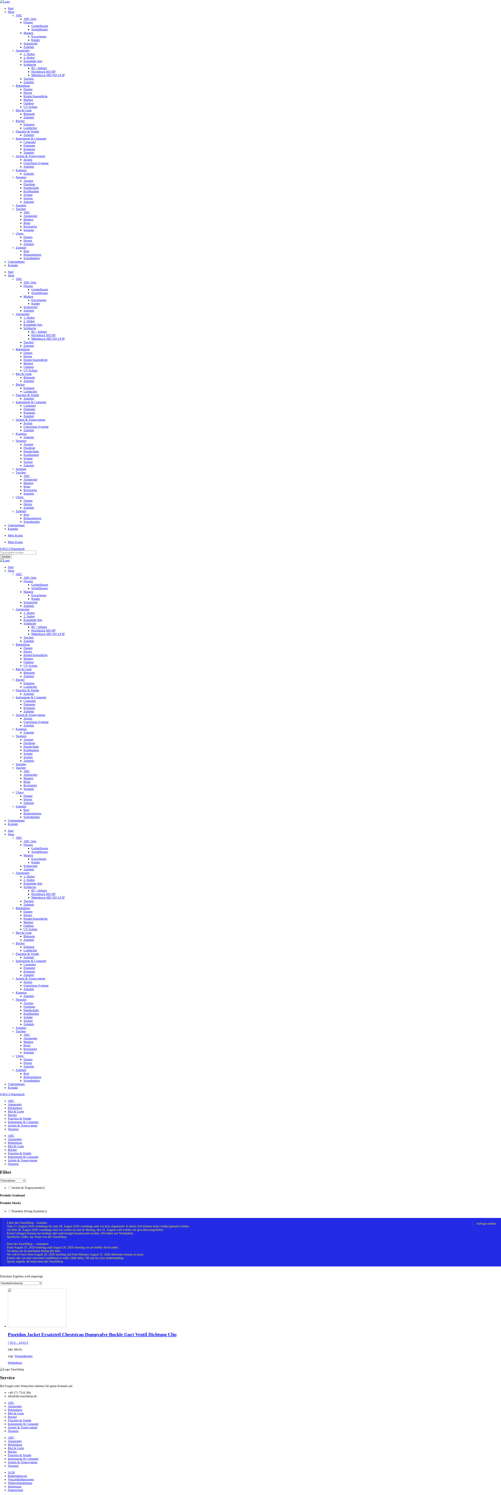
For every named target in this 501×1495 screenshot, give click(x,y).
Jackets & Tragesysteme (30, 156)
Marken (28, 99)
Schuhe (28, 195)
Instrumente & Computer (31, 138)
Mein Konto (15, 535)
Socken (28, 198)
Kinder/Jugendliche (35, 96)
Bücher (20, 121)
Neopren (21, 177)
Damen (27, 89)
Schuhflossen (39, 29)
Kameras (21, 170)
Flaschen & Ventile (27, 131)
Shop (11, 11)
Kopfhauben (31, 191)
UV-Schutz (30, 107)
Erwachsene (38, 36)
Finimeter (29, 145)
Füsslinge (29, 184)
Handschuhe (31, 187)
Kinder (35, 40)
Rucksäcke (30, 226)
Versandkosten (23, 1356)
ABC (19, 15)
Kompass (29, 149)
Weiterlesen (15, 1362)
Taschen (28, 78)
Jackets (27, 159)
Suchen (6, 556)
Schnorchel (30, 43)
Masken (28, 33)
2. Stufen (29, 57)
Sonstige (21, 205)
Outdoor (28, 103)
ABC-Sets (29, 19)
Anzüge (28, 180)
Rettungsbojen (32, 254)
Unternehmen (16, 261)
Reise (26, 223)
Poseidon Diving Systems (29, 1211)
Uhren (19, 233)
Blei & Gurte (24, 110)
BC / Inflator (39, 68)
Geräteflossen (39, 26)
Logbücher (30, 128)
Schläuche (29, 64)
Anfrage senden (486, 1223)
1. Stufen (29, 54)
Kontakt (13, 265)
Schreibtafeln (31, 258)
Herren (27, 92)
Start (11, 8)
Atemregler (23, 50)
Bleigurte (29, 114)
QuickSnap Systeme (36, 163)
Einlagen (28, 124)
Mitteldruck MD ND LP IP (48, 75)
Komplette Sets (32, 61)
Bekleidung (23, 85)
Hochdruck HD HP (43, 71)
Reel (26, 251)
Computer (29, 142)
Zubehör (28, 47)
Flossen (28, 22)
